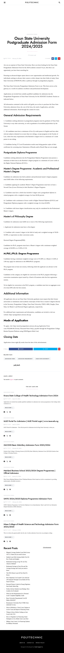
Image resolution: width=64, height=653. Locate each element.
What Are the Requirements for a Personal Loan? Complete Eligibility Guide (17, 594)
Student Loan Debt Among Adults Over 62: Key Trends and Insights (17, 558)
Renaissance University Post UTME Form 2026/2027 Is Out (17, 604)
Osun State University (42, 358)
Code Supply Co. (38, 647)
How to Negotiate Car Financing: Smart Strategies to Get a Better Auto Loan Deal (17, 617)
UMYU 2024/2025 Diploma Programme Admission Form (28, 498)
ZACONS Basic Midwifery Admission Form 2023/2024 (27, 445)
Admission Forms (32, 34)
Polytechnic (32, 2)
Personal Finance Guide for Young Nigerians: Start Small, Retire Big (18, 585)
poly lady (8, 398)
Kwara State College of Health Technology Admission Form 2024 (31, 395)
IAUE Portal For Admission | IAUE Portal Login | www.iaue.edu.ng (31, 421)
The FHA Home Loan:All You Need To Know (16, 574)
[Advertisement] (32, 16)
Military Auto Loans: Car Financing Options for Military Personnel (18, 622)
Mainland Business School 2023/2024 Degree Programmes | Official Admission (29, 471)
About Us (22, 642)
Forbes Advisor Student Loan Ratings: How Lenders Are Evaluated (18, 590)
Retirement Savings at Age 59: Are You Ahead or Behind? (16, 562)
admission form (10, 358)
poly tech (8, 58)
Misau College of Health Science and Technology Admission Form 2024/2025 (31, 525)
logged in (12, 379)
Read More (8, 407)
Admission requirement (25, 358)
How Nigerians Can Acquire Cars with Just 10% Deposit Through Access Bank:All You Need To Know (18, 579)
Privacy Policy (40, 642)
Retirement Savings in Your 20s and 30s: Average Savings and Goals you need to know (17, 568)
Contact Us (30, 642)
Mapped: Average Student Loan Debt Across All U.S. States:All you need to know (18, 553)
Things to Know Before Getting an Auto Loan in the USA (17, 613)
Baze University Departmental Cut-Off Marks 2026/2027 (16, 599)
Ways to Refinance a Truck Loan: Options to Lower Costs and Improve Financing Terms (18, 608)
